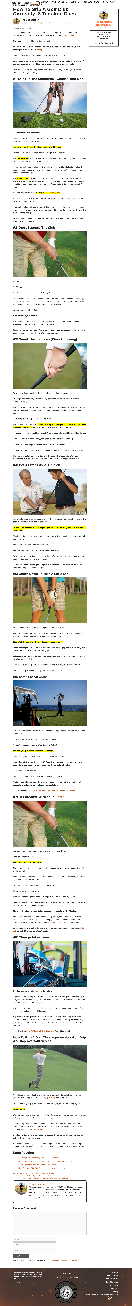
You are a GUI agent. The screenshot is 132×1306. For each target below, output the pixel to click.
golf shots (51, 1098)
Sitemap (115, 1292)
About (112, 2)
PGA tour (32, 450)
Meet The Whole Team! (105, 43)
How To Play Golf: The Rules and (40, 1031)
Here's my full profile (104, 28)
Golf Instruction (59, 2)
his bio (47, 1198)
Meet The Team (112, 1276)
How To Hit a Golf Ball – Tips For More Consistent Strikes (50, 791)
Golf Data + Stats (91, 2)
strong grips (79, 450)
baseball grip (53, 193)
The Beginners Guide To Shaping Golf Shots (37, 1165)
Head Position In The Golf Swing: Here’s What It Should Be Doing (46, 1161)
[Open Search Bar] (41, 5)
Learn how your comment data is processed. (65, 1260)
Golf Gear (75, 2)
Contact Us (113, 1288)
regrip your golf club (36, 1129)
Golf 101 (44, 2)
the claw (56, 922)
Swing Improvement (69, 23)
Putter (59, 797)
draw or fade (68, 35)
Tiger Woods (50, 178)
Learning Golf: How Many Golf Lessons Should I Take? (41, 1158)
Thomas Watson (30, 20)
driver (38, 739)
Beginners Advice (48, 23)
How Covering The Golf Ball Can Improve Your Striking (41, 1168)
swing (39, 50)
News (105, 2)
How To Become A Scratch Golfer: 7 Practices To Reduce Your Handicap (41, 1178)
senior (30, 919)
